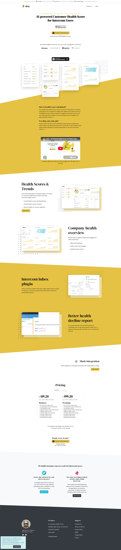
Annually (64, 390)
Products (89, 6)
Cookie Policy (79, 535)
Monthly (56, 390)
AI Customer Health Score (56, 524)
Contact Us (78, 524)
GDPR (76, 532)
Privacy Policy (79, 529)
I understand (17, 546)
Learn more (26, 210)
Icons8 (30, 531)
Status (77, 538)
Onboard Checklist (53, 529)
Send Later (51, 532)
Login (96, 6)
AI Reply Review (52, 536)
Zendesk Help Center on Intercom (58, 527)
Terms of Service (80, 527)
